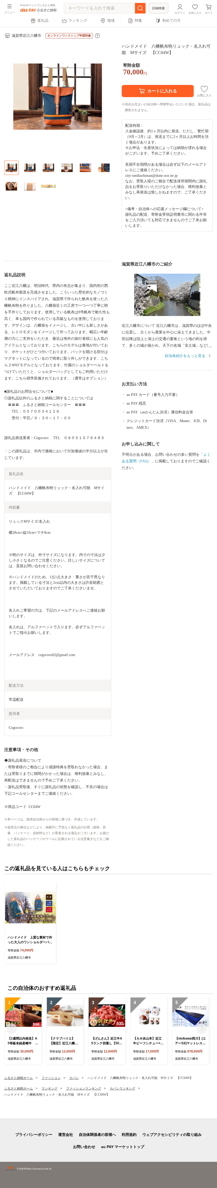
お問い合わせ (84, 1147)
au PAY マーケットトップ (122, 1147)
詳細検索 (158, 8)
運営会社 (65, 1134)
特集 (138, 20)
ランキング (78, 20)
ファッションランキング (83, 1088)
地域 (111, 20)
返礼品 (42, 20)
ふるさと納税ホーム (18, 1078)
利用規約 (129, 1134)
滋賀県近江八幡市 (26, 36)
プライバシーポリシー (33, 1134)
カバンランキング (122, 1088)
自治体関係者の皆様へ (97, 1134)
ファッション (51, 1078)
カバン (74, 1078)
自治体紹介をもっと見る (185, 356)
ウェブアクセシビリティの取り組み (172, 1134)
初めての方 (171, 20)
